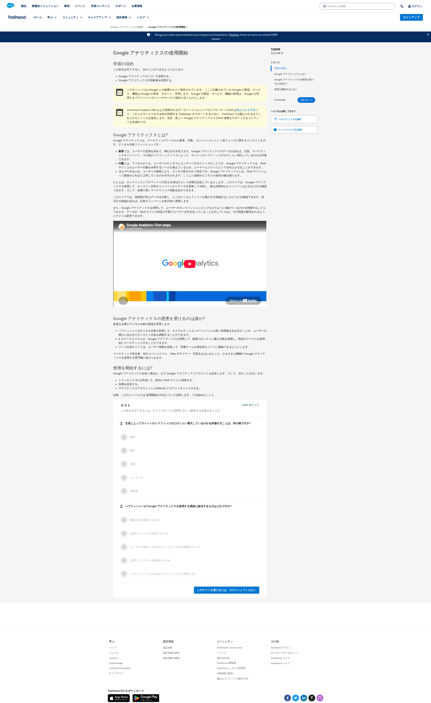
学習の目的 (280, 68)
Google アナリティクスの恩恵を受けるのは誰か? (294, 81)
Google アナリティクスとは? (289, 73)
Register (234, 35)
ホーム (38, 17)
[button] (168, 27)
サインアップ (411, 17)
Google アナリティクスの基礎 (126, 26)
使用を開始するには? (285, 89)
